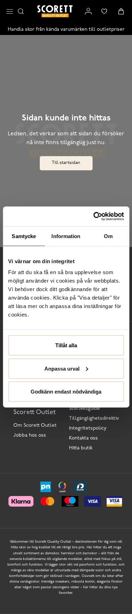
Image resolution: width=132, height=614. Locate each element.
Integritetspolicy (88, 428)
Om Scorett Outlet (35, 425)
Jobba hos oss (29, 435)
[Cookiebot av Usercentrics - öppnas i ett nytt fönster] (94, 216)
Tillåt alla (66, 345)
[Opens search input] (20, 11)
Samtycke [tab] (24, 236)
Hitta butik (81, 448)
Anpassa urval (62, 368)
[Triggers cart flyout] (121, 11)
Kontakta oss (83, 438)
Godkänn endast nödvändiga (66, 392)
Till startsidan (66, 162)
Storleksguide (84, 408)
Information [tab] (65, 236)
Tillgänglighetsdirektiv (94, 418)
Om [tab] (108, 236)
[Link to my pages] (88, 11)
